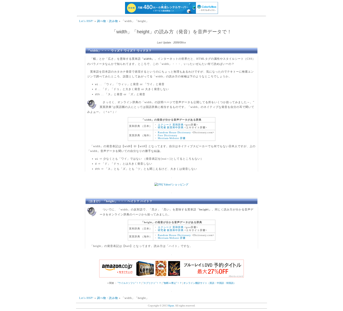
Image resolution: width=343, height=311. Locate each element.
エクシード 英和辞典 (171, 124)
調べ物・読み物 (107, 21)
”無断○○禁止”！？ (172, 283)
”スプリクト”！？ (152, 283)
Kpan (171, 305)
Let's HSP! (86, 21)
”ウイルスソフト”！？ (129, 283)
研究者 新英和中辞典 (171, 127)
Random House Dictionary (174, 132)
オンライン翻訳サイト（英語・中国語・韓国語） (209, 283)
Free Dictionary (167, 135)
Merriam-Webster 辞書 (172, 138)
